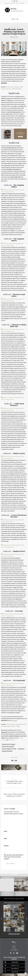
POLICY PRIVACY (19, 3)
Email (5, 838)
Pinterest (21, 738)
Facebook (3, 740)
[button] (27, 919)
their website (13, 720)
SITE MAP (12, 3)
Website (6, 845)
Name (5, 831)
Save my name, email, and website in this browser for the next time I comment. (13, 856)
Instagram (11, 740)
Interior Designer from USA (9, 749)
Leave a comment (14, 757)
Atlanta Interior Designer (8, 744)
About (14, 945)
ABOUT (7, 3)
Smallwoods (21, 749)
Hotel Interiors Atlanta (8, 746)
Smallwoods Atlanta (7, 751)
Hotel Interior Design (14, 27)
